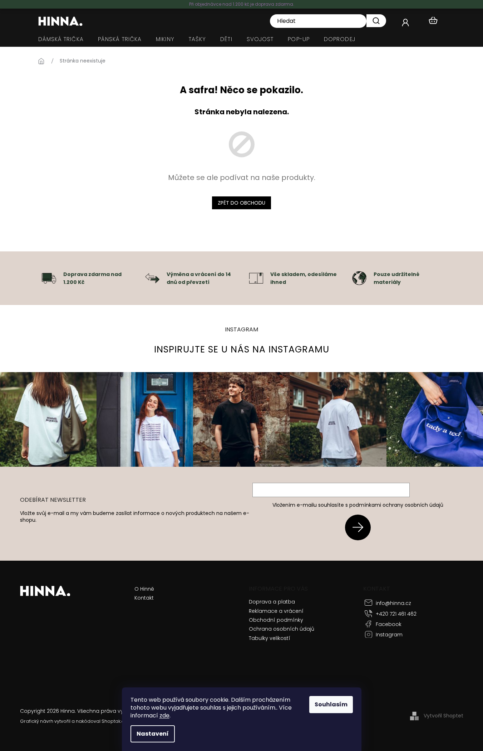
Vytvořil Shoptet (443, 715)
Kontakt (144, 598)
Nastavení (153, 734)
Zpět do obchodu (241, 202)
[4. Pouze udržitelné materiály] (359, 277)
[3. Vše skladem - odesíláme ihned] (256, 277)
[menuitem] (61, 39)
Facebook (388, 624)
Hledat (376, 20)
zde (164, 715)
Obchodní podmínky (276, 620)
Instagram (389, 634)
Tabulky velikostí (269, 638)
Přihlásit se (360, 527)
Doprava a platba (272, 601)
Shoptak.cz (114, 721)
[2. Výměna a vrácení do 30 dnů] (152, 277)
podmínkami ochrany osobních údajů (396, 505)
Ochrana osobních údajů (281, 628)
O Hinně (144, 589)
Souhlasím (331, 704)
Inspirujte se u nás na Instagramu (241, 350)
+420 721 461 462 (396, 613)
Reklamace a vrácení (276, 611)
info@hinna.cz (393, 603)
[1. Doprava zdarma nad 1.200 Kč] (49, 277)
